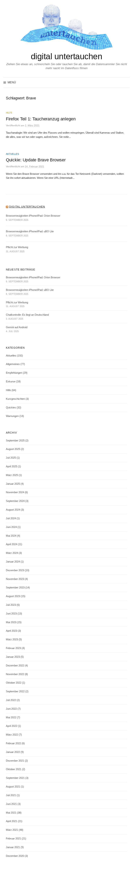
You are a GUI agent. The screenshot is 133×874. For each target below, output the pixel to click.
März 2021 (12, 829)
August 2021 (13, 786)
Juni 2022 (11, 708)
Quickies (11, 407)
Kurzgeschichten (15, 398)
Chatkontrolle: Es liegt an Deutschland (27, 314)
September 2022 (15, 691)
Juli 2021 (11, 795)
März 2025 (12, 475)
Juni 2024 (11, 527)
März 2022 (12, 734)
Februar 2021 (13, 838)
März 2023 (12, 639)
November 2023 (15, 579)
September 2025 (15, 440)
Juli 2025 (11, 457)
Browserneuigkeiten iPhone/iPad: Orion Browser (33, 215)
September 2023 (15, 587)
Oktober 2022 (13, 682)
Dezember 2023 (15, 570)
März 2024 (12, 553)
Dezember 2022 (15, 665)
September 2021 (15, 778)
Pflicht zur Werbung (17, 247)
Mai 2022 (11, 717)
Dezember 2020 (15, 856)
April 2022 (11, 726)
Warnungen (12, 416)
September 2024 (15, 501)
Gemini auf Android (16, 327)
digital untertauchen (66, 56)
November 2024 (15, 492)
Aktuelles (12, 154)
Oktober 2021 (13, 769)
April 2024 (11, 544)
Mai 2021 (11, 812)
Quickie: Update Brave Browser (36, 159)
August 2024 (13, 509)
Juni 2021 (11, 804)
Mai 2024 (11, 535)
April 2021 (11, 821)
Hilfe (9, 113)
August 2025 (13, 449)
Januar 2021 (13, 847)
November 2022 (15, 674)
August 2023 (13, 596)
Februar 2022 (13, 743)
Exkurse (10, 381)
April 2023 (11, 630)
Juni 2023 (11, 613)
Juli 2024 (11, 518)
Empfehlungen (14, 372)
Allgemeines (13, 364)
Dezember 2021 (15, 760)
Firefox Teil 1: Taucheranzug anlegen (41, 118)
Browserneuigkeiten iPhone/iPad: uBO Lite (30, 231)
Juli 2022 (11, 700)
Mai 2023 (11, 622)
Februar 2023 (13, 648)
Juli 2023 (11, 605)
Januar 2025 (13, 483)
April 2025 (11, 466)
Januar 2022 (13, 752)
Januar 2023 (13, 656)
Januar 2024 (13, 561)
